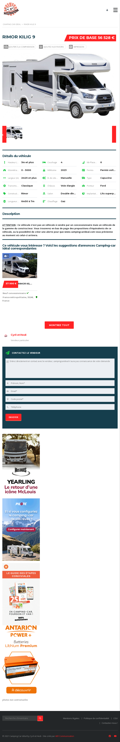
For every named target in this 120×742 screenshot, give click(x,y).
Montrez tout (59, 325)
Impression (79, 47)
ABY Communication (64, 736)
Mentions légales (71, 718)
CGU (115, 718)
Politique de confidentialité (96, 718)
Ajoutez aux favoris (54, 47)
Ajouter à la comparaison (21, 47)
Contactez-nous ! (110, 723)
